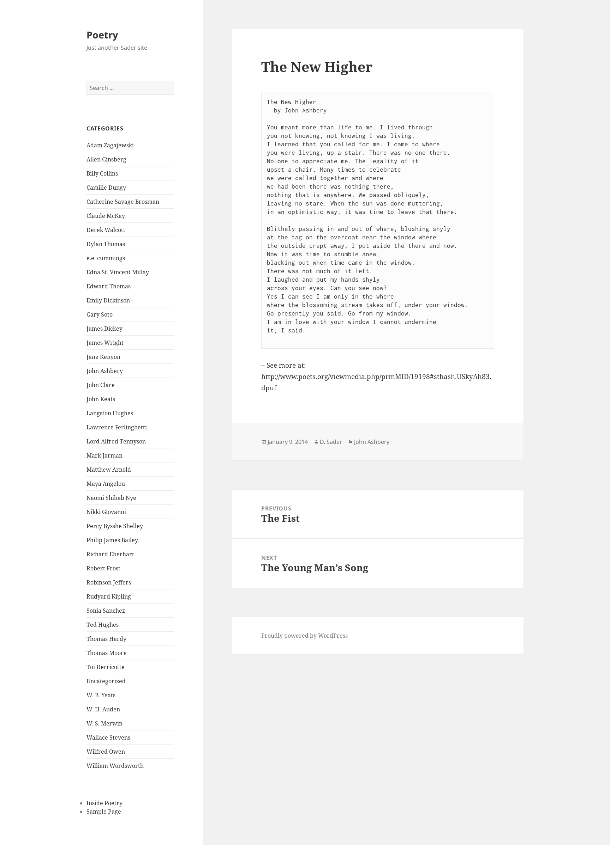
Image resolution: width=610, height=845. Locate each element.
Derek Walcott (105, 230)
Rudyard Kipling (108, 596)
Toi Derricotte (105, 667)
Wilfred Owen (105, 751)
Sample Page (103, 811)
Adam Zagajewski (110, 145)
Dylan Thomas (105, 244)
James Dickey (104, 328)
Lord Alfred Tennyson (116, 441)
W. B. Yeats (100, 695)
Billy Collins (102, 173)
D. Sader (331, 442)
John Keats (100, 399)
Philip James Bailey (112, 540)
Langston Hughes (109, 413)
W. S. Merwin (104, 723)
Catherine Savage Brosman (122, 202)
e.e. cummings (105, 258)
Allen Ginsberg (106, 159)
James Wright (105, 343)
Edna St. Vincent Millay (117, 272)
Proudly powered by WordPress (304, 635)
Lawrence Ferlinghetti (116, 427)
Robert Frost (103, 568)
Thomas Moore (106, 653)
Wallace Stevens (108, 737)
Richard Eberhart (110, 554)
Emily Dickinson (108, 300)
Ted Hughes (102, 625)
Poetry (102, 34)
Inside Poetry (104, 803)
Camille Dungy (106, 187)
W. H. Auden (103, 709)
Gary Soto (99, 314)
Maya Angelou (105, 484)
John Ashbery (104, 371)
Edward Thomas (108, 286)
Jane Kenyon (103, 357)
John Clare (100, 385)
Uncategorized (106, 681)
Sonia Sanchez (105, 610)
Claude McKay (105, 216)
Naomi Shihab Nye (111, 498)
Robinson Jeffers (108, 582)
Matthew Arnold (108, 469)
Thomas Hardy (106, 639)
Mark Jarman (104, 455)
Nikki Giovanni (106, 512)
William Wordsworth (115, 766)
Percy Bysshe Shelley (114, 526)
